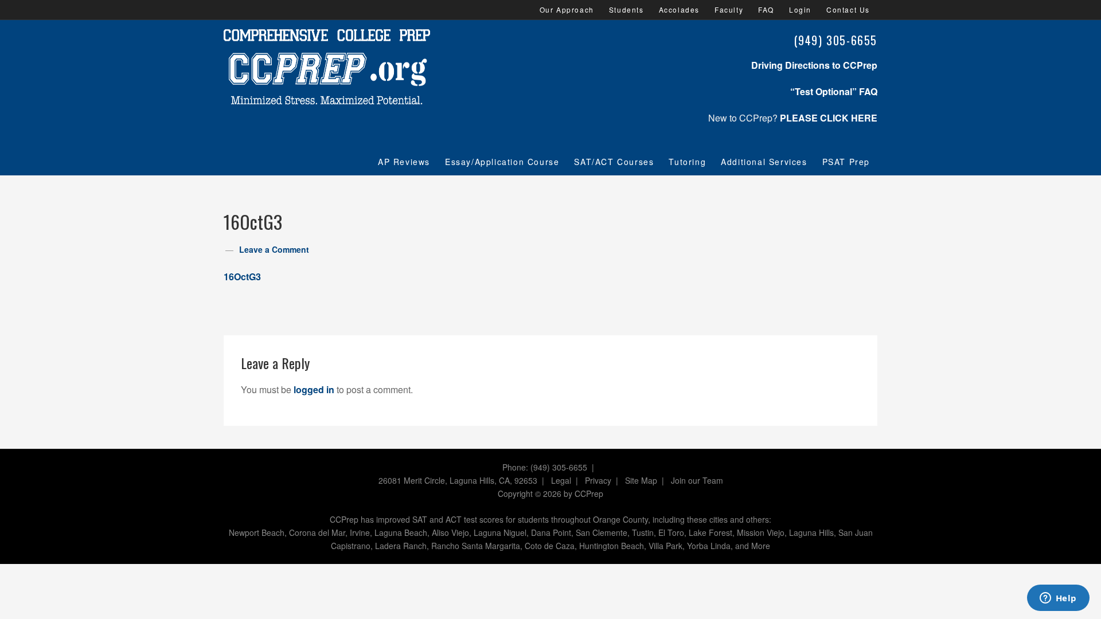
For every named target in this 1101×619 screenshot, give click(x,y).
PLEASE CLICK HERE (828, 117)
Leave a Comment (274, 249)
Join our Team (697, 480)
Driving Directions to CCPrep (814, 65)
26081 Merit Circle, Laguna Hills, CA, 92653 (457, 480)
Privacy (598, 480)
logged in (314, 389)
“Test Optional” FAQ (833, 91)
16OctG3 (242, 276)
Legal (561, 480)
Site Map (641, 480)
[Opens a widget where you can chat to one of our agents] (1058, 599)
